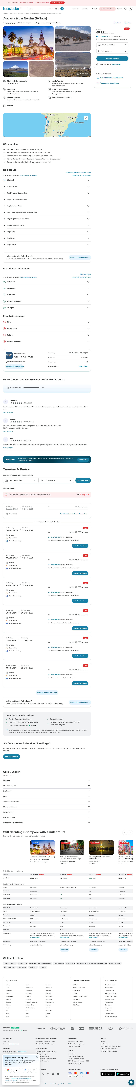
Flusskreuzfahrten (110, 993)
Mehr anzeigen (8, 412)
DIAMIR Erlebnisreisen (80, 996)
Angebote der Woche (107, 9)
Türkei (48, 1008)
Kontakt (119, 9)
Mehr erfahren (83, 366)
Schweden (49, 999)
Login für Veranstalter (42, 1061)
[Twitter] (43, 1074)
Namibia (8, 1005)
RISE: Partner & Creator (75, 1056)
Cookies (63, 1084)
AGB (69, 1084)
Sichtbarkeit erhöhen (42, 1056)
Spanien (48, 1005)
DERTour (75, 993)
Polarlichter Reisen (111, 996)
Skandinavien (50, 1002)
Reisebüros (71, 1054)
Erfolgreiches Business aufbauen (46, 1051)
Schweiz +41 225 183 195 (108, 1051)
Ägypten (8, 999)
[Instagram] (48, 1074)
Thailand (28, 996)
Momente (95, 9)
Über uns (6, 1041)
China (7, 1011)
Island (27, 1013)
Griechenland (30, 1005)
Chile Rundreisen (9, 967)
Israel (7, 1016)
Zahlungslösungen (41, 1054)
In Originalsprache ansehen (28, 175)
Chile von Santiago (10, 963)
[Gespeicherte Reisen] (126, 9)
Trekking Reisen (110, 999)
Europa (8, 993)
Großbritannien (30, 1008)
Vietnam (28, 999)
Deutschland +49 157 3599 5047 (110, 1046)
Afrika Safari (109, 987)
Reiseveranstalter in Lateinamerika (40, 963)
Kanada (48, 1013)
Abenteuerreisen (110, 985)
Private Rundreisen (111, 1016)
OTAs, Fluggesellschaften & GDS (78, 1061)
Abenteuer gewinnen (14, 1051)
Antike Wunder (21, 967)
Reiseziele (75, 9)
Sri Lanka (29, 993)
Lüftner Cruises (77, 1002)
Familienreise (33, 967)
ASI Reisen (76, 985)
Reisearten (85, 9)
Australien (9, 990)
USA (47, 1016)
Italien (27, 1016)
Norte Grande (70, 963)
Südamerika (9, 996)
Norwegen (49, 987)
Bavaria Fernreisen (79, 987)
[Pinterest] (53, 1074)
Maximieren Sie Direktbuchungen (46, 1058)
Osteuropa (49, 990)
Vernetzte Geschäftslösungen (45, 1044)
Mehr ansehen (35, 937)
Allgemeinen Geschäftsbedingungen (21, 1078)
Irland (27, 1011)
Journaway (76, 999)
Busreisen (108, 1005)
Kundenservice (105, 1044)
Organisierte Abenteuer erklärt (45, 1041)
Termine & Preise (83, 480)
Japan (27, 985)
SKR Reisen (76, 1005)
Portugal (48, 993)
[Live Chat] (131, 1082)
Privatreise (43, 967)
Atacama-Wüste (59, 963)
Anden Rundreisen (115, 963)
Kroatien (48, 985)
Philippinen (29, 990)
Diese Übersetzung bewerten (81, 175)
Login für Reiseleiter (74, 1046)
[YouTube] (58, 1074)
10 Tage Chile (22, 963)
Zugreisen (108, 1008)
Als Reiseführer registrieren (76, 1044)
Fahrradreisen (109, 990)
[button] (68, 537)
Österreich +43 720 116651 (109, 1048)
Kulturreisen (109, 1002)
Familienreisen (109, 1013)
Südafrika (9, 1008)
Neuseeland (29, 987)
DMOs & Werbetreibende (76, 1058)
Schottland (49, 996)
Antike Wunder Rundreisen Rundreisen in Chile (92, 963)
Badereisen (108, 1011)
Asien (7, 987)
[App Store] (107, 1074)
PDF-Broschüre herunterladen (111, 78)
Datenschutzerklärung (52, 1084)
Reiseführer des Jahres (75, 1041)
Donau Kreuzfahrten (32, 1002)
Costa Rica (49, 1011)
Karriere (10, 1044)
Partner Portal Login (74, 1063)
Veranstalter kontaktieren (109, 83)
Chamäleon (76, 990)
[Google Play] (123, 1074)
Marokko (8, 1002)
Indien (7, 1013)
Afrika (7, 985)
